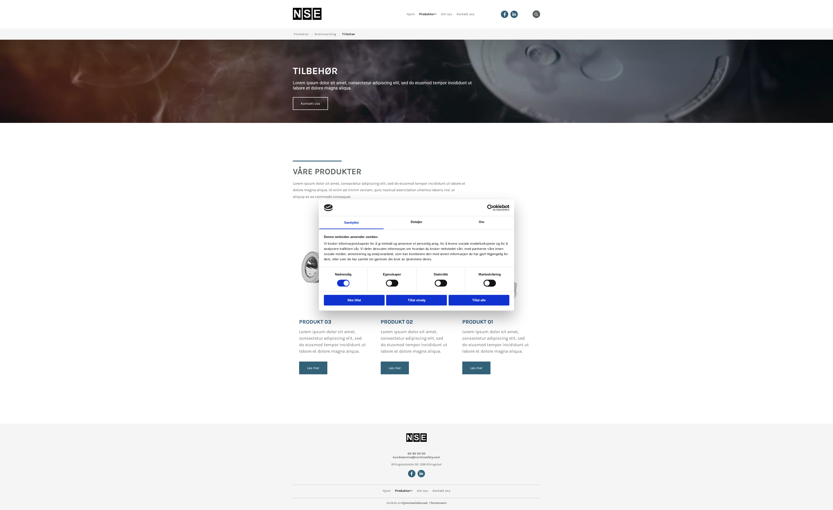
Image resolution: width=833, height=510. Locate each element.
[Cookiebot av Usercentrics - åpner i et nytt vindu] (490, 207)
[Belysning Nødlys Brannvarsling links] (436, 14)
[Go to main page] (311, 14)
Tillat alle (479, 300)
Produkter (426, 14)
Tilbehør (348, 34)
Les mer (313, 368)
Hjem (411, 14)
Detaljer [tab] (417, 222)
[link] (428, 14)
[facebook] (504, 14)
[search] (536, 14)
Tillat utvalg (416, 300)
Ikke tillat (354, 300)
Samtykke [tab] (351, 223)
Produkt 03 (315, 322)
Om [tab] (481, 222)
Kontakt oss (465, 14)
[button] (310, 103)
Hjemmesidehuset (415, 503)
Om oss (446, 14)
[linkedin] (514, 14)
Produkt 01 (477, 322)
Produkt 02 (397, 322)
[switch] (392, 283)
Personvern (439, 503)
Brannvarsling (325, 34)
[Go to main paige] (416, 437)
